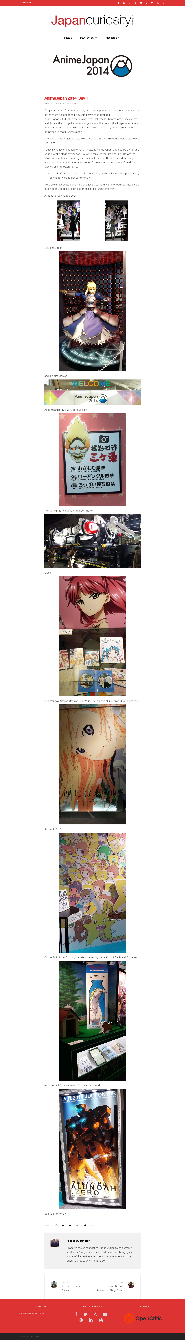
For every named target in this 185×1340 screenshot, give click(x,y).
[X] (124, 2)
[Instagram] (129, 2)
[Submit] (85, 1225)
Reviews (111, 37)
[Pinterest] (135, 2)
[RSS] (158, 2)
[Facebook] (118, 2)
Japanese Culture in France (73, 1287)
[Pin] (70, 1225)
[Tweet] (63, 1225)
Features (87, 37)
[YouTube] (141, 2)
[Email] (92, 1225)
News (68, 37)
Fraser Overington (52, 103)
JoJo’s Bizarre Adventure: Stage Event (110, 1287)
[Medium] (152, 2)
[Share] (56, 1225)
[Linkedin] (146, 2)
